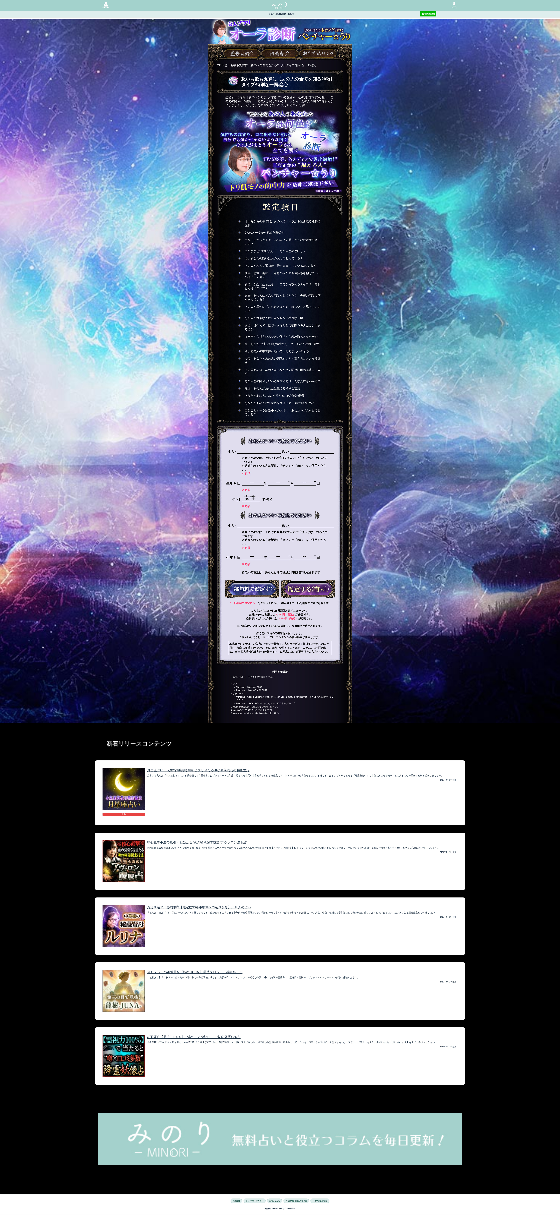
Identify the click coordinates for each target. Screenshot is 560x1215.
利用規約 (236, 1201)
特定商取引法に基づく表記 (296, 1201)
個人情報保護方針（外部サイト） (260, 651)
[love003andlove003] (252, 588)
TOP (218, 65)
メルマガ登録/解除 (320, 1201)
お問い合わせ (274, 1201)
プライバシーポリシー (254, 1201)
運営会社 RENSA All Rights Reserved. (280, 1208)
